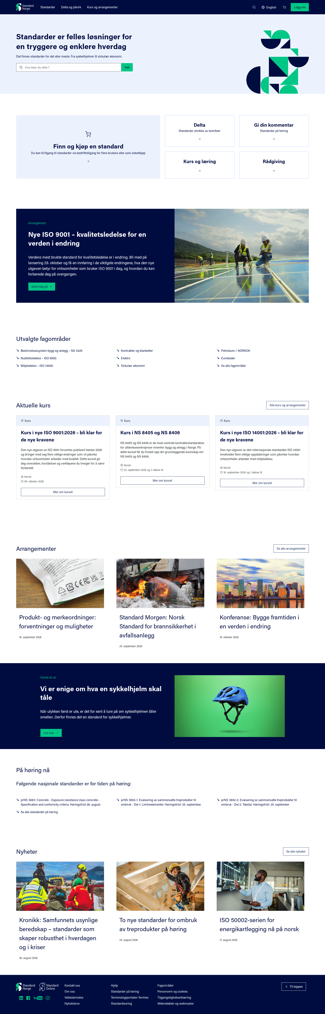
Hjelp (114, 985)
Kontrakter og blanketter (137, 351)
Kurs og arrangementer (102, 7)
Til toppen (296, 986)
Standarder (47, 7)
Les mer (48, 733)
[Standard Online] (48, 986)
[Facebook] (28, 998)
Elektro (125, 358)
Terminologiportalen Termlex (129, 997)
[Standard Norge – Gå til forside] (25, 7)
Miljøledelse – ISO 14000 (37, 366)
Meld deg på (39, 286)
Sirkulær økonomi (133, 366)
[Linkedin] (21, 998)
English (271, 7)
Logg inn (300, 7)
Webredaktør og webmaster (175, 1003)
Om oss (70, 991)
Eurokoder (228, 358)
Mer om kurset (79, 491)
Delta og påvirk (71, 7)
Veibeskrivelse (74, 997)
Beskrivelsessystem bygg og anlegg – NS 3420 (51, 351)
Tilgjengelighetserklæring (174, 997)
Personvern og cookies (172, 991)
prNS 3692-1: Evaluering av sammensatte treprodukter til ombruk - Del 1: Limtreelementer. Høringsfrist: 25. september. (161, 802)
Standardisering (121, 1003)
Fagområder (165, 985)
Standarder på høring (125, 991)
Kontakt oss (72, 985)
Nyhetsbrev (72, 1003)
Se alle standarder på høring (39, 812)
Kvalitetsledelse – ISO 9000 (38, 358)
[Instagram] (48, 998)
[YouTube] (38, 998)
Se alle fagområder (233, 366)
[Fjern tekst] (117, 67)
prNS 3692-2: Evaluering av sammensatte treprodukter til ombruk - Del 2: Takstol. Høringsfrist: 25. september (259, 802)
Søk (127, 67)
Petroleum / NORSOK (235, 351)
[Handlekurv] (284, 7)
